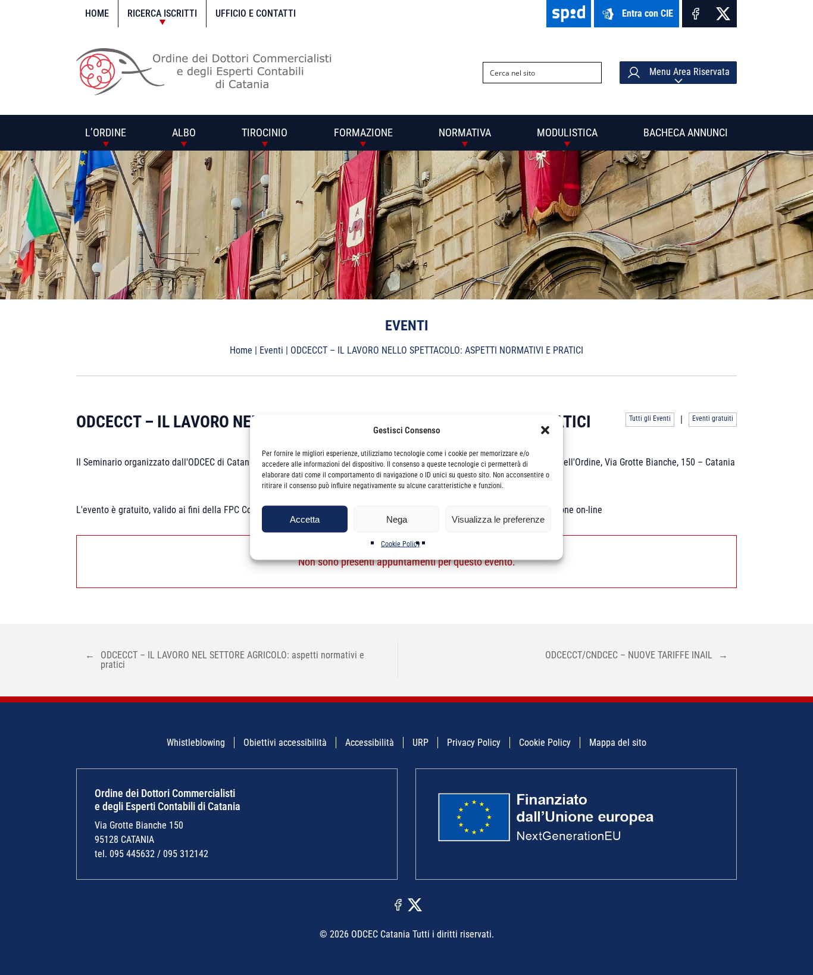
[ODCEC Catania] (208, 92)
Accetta (305, 519)
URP (420, 742)
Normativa (465, 132)
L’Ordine (105, 132)
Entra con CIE (647, 13)
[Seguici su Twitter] (723, 13)
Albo (184, 132)
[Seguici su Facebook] (695, 13)
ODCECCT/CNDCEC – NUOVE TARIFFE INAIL (636, 655)
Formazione (363, 132)
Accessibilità (369, 742)
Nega (396, 519)
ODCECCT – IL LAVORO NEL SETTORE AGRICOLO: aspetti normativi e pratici (224, 659)
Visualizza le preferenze (498, 519)
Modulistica (567, 132)
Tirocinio (264, 132)
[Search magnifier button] (591, 72)
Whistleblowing (196, 742)
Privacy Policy (474, 742)
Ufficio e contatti (255, 13)
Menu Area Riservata (688, 71)
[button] (545, 430)
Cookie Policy (400, 544)
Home (97, 13)
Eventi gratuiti (712, 418)
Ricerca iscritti (162, 13)
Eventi (271, 350)
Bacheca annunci (685, 132)
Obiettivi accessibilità (285, 742)
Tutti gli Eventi (650, 418)
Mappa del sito (617, 742)
